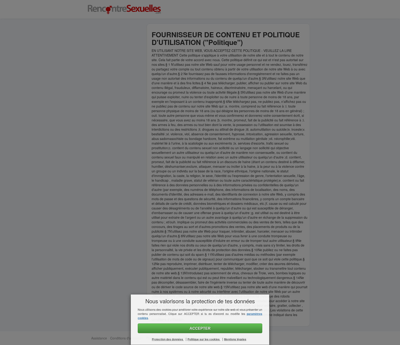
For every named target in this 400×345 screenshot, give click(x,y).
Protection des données (168, 339)
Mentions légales (235, 339)
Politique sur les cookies (204, 339)
